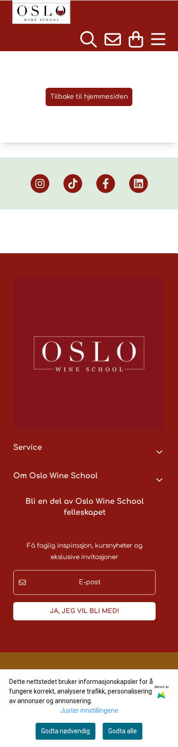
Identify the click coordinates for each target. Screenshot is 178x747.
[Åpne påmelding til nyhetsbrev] (113, 39)
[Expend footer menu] (161, 479)
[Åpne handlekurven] (136, 39)
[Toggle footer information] (161, 451)
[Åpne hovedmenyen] (158, 39)
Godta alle (122, 731)
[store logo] (41, 12)
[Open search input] (88, 39)
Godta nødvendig (65, 731)
